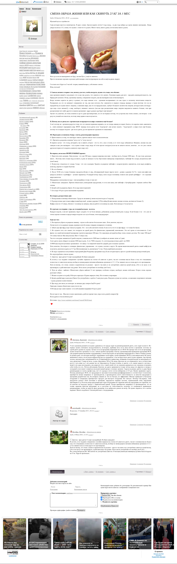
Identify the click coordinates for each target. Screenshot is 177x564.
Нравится (136, 324)
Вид (141, 2)
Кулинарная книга (25, 162)
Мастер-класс (24, 171)
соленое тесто (37, 98)
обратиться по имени (95, 340)
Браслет (25, 51)
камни (38, 68)
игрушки (23, 67)
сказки (22, 98)
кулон (21, 77)
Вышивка (22, 138)
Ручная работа (24, 193)
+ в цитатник (74, 18)
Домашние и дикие (25, 146)
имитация (32, 68)
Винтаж (22, 134)
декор (29, 63)
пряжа (39, 93)
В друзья (34, 38)
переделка (31, 84)
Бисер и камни (24, 121)
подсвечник (22, 88)
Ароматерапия (24, 119)
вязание (35, 58)
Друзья (28, 9)
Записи (21, 9)
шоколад (30, 108)
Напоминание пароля (80, 489)
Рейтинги (58, 2)
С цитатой (140, 401)
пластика (40, 84)
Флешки (22, 208)
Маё (20, 169)
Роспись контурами (26, 191)
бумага (39, 53)
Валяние (22, 130)
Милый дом (23, 173)
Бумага (21, 123)
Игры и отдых (24, 154)
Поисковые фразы (37, 255)
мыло (34, 77)
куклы (43, 75)
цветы (29, 105)
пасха (27, 82)
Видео (21, 132)
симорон (22, 197)
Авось (69, 2)
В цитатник (147, 401)
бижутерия (25, 53)
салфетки (32, 96)
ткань (25, 100)
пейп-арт (22, 84)
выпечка (28, 58)
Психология (23, 187)
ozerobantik (76, 408)
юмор (36, 107)
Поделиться (145, 324)
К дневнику (100, 331)
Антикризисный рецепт (27, 117)
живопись (22, 148)
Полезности (23, 183)
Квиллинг (22, 158)
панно (29, 80)
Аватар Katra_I (32, 26)
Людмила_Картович (79, 340)
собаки (27, 98)
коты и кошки (37, 73)
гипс (37, 60)
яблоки (42, 108)
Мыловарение (24, 175)
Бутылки (22, 128)
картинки (24, 70)
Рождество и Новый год (27, 189)
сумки (21, 100)
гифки (22, 63)
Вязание (22, 140)
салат (25, 96)
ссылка (92, 342)
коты (27, 73)
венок (37, 56)
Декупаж (22, 144)
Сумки (21, 201)
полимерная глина (28, 91)
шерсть (35, 105)
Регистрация (39, 2)
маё (24, 77)
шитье (41, 105)
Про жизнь (23, 185)
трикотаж (34, 100)
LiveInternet (22, 2)
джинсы (31, 65)
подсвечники (30, 88)
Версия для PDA (159, 553)
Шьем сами (23, 212)
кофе (21, 75)
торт (30, 100)
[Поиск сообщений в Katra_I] (40, 222)
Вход (47, 2)
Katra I (20, 12)
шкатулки (22, 108)
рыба (21, 96)
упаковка (26, 103)
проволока (31, 93)
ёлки (20, 51)
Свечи (21, 195)
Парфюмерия (24, 177)
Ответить (133, 401)
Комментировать (57, 331)
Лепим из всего (24, 164)
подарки (42, 87)
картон (32, 70)
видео (43, 56)
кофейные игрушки (29, 75)
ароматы (30, 51)
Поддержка (138, 2)
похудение (59, 313)
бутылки (29, 56)
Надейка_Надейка (78, 432)
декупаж (36, 63)
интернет (22, 156)
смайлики (69, 493)
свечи (38, 96)
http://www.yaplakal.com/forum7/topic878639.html (75, 300)
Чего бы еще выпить (26, 210)
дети (27, 65)
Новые (148, 331)
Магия (21, 167)
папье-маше (38, 80)
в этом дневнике (26, 225)
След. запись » (111, 331)
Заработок (23, 150)
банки (36, 51)
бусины (22, 56)
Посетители (35, 254)
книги (42, 70)
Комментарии (36, 9)
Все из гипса (23, 136)
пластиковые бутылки (28, 87)
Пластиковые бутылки (27, 179)
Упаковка (22, 205)
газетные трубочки (27, 60)
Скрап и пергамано (26, 199)
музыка (29, 77)
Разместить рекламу (158, 557)
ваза (34, 56)
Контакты (158, 555)
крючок (38, 75)
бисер (33, 53)
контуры (22, 73)
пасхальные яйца (37, 82)
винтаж (22, 58)
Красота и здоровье (26, 160)
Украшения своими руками (28, 203)
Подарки (22, 181)
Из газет (23, 126)
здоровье (37, 65)
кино (38, 70)
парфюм (21, 82)
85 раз (59, 317)
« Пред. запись (89, 331)
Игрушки (22, 152)
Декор (21, 142)
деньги (21, 65)
